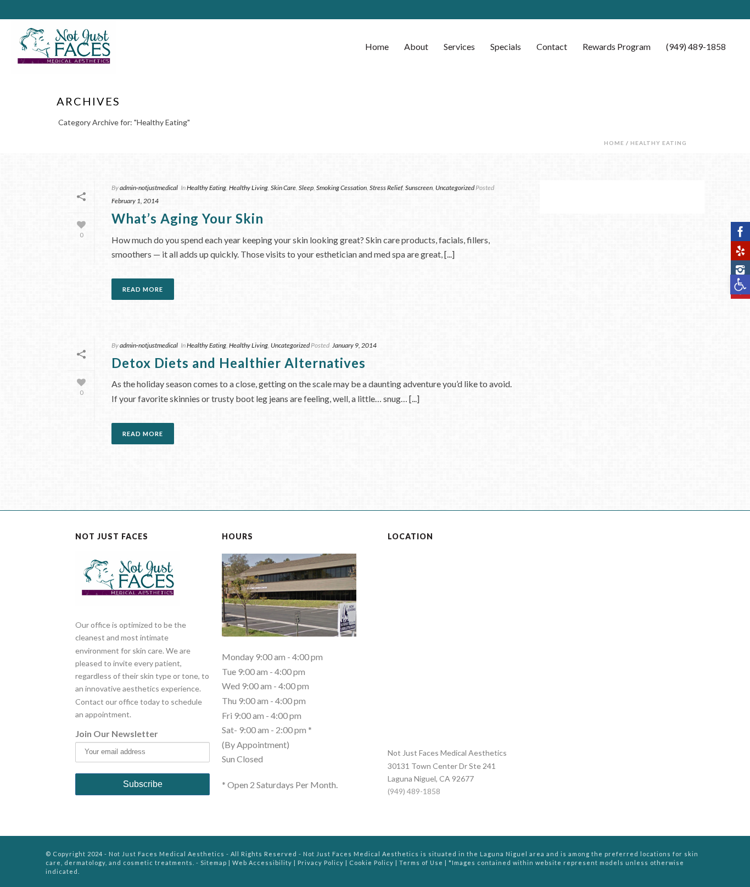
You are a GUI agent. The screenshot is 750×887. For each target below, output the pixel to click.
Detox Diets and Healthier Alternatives (238, 363)
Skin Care (283, 187)
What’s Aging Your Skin (187, 218)
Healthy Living (248, 187)
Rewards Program (617, 46)
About (416, 46)
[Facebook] (740, 231)
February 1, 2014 (135, 201)
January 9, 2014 (354, 345)
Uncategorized (454, 187)
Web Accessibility (262, 862)
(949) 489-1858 (696, 46)
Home (377, 46)
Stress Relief (386, 187)
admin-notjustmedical (149, 187)
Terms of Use (421, 862)
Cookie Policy (371, 862)
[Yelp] (740, 250)
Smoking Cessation (341, 187)
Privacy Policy (321, 862)
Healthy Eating (658, 143)
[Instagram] (740, 270)
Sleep (306, 187)
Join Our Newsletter (116, 733)
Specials (505, 46)
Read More (142, 289)
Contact (551, 46)
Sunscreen (419, 187)
